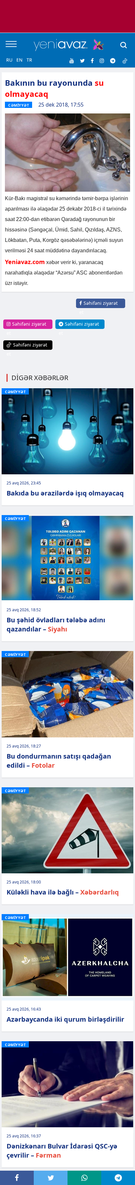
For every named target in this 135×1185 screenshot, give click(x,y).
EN (19, 60)
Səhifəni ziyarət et (98, 307)
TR (29, 60)
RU (9, 60)
